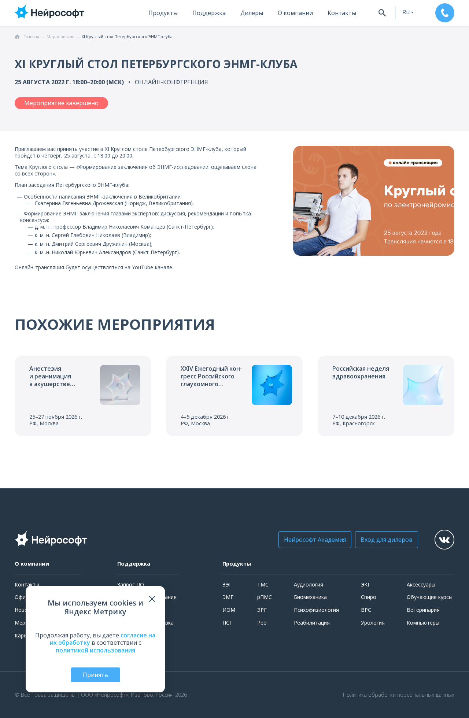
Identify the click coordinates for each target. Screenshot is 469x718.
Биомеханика (310, 596)
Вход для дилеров (387, 540)
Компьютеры (423, 622)
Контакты (342, 13)
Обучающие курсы (430, 596)
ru (406, 12)
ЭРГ (262, 609)
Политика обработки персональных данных (398, 695)
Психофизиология (316, 609)
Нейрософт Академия (315, 540)
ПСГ (227, 622)
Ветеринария (423, 609)
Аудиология (308, 584)
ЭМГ (227, 596)
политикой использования (95, 650)
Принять (95, 675)
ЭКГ (365, 584)
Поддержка (209, 13)
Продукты (163, 13)
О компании (295, 13)
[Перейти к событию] (83, 396)
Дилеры (251, 13)
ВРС (366, 609)
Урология (373, 622)
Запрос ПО (130, 584)
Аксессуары (421, 584)
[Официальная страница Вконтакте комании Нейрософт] (444, 539)
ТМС (263, 584)
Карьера (25, 635)
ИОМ (228, 609)
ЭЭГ (227, 584)
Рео (262, 622)
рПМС (264, 596)
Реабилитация (312, 622)
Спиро (368, 596)
